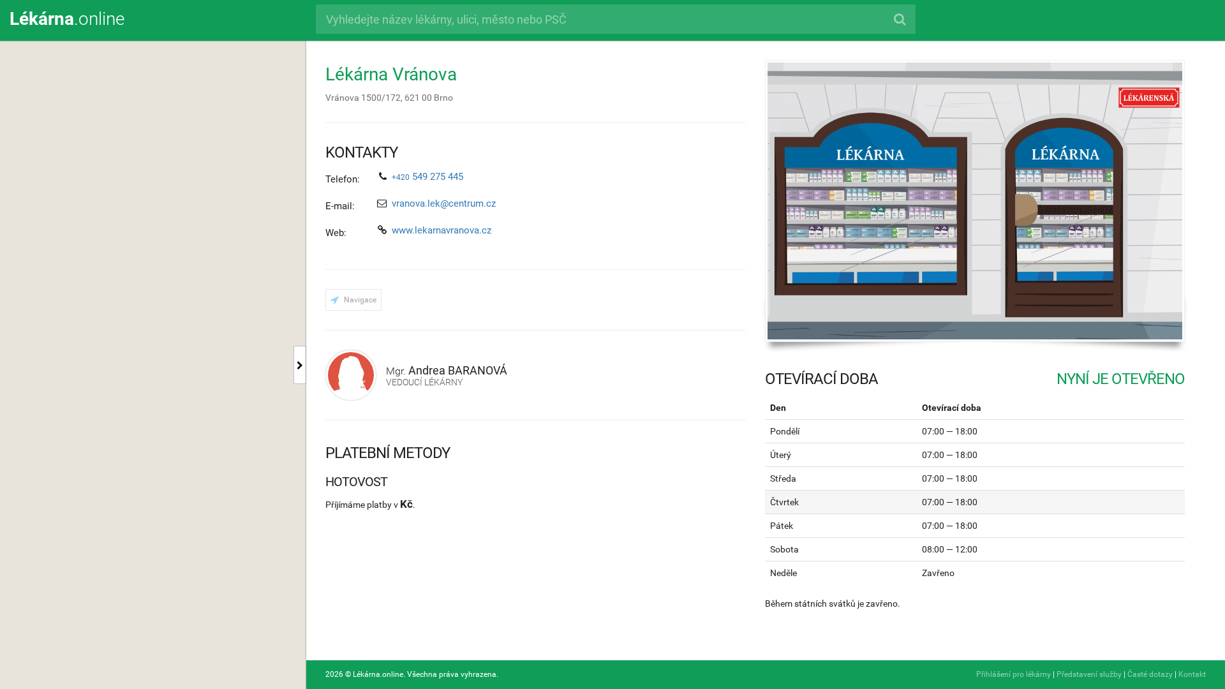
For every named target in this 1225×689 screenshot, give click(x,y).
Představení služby (1089, 674)
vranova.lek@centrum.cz (444, 203)
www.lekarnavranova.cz (441, 230)
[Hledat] (899, 19)
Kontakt (1192, 674)
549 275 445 (427, 176)
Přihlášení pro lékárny (1013, 674)
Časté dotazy (1150, 674)
